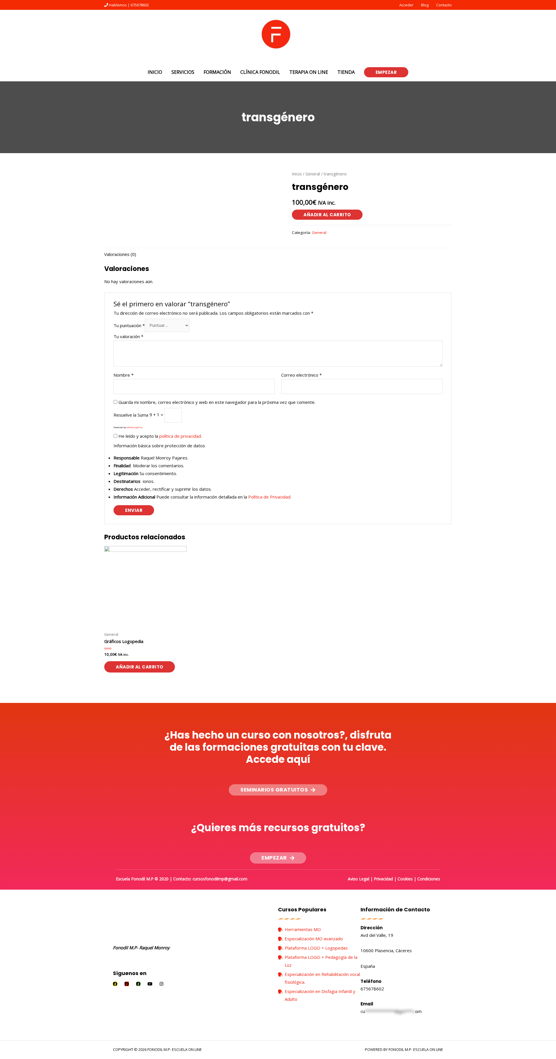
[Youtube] (150, 984)
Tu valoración (128, 336)
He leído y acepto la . (159, 436)
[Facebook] (115, 984)
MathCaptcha (134, 427)
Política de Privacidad (269, 497)
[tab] (120, 254)
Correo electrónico (301, 375)
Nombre (123, 375)
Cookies (405, 879)
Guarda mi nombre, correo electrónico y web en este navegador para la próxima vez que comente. (216, 402)
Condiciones (428, 879)
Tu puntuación (129, 325)
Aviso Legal (358, 879)
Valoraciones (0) (120, 254)
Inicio (297, 174)
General (313, 174)
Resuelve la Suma (131, 414)
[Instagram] (161, 984)
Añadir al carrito (327, 215)
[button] (278, 790)
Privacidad (383, 879)
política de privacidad (180, 436)
